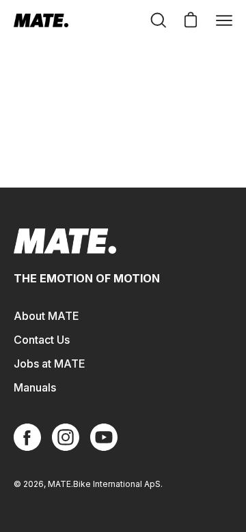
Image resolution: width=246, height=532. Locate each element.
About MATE (46, 316)
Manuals (35, 387)
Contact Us (42, 339)
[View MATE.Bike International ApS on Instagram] (65, 437)
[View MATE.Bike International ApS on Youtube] (104, 437)
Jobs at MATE (49, 363)
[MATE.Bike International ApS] (41, 20)
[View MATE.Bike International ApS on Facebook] (27, 437)
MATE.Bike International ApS (104, 484)
